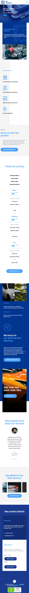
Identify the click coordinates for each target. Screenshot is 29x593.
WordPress (19, 585)
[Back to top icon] (14, 581)
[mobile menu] (27, 2)
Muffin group (16, 584)
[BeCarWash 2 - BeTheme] (6, 2)
